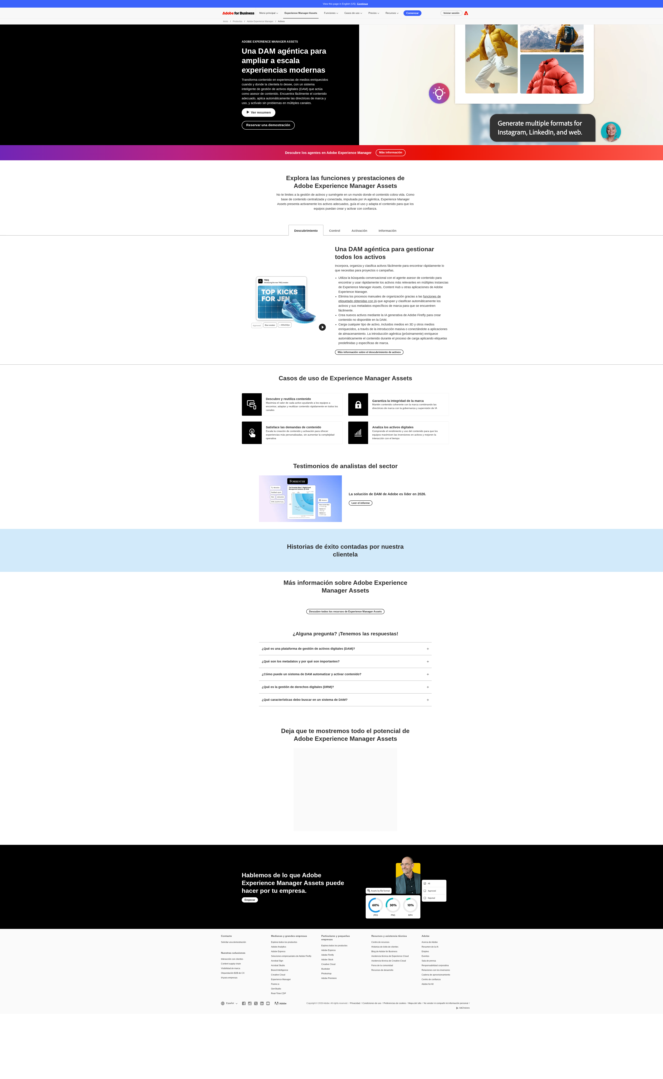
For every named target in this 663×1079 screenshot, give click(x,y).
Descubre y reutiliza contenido (288, 399)
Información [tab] (387, 230)
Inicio (225, 21)
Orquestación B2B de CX (232, 973)
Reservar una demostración (268, 125)
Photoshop (326, 973)
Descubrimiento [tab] (306, 230)
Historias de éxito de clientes (384, 947)
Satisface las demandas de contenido (293, 427)
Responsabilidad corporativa (435, 965)
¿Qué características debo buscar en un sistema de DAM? (305, 699)
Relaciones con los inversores (436, 970)
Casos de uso (351, 13)
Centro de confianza (431, 979)
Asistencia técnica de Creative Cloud (388, 961)
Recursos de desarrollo (382, 970)
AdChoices (464, 1008)
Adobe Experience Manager (260, 21)
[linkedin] (262, 1003)
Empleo (425, 951)
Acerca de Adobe (430, 942)
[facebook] (244, 1003)
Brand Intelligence (279, 970)
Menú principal (267, 13)
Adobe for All (428, 984)
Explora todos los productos (284, 942)
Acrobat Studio (278, 965)
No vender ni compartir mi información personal (446, 1003)
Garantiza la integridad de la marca (398, 401)
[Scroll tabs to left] (3, 230)
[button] (322, 327)
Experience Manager (281, 979)
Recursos (391, 13)
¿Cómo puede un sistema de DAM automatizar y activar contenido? (311, 674)
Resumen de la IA (430, 947)
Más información (390, 152)
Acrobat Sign (277, 961)
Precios (372, 13)
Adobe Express (278, 951)
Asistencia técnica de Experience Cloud (390, 956)
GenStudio (276, 989)
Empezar (249, 899)
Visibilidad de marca (230, 968)
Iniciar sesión (451, 13)
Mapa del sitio (414, 1003)
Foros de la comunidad (382, 965)
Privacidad (355, 1003)
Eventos (425, 956)
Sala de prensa (429, 961)
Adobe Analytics (278, 947)
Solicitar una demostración (233, 942)
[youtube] (268, 1003)
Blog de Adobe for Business (384, 951)
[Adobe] (466, 13)
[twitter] (256, 1003)
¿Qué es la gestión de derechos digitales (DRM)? (298, 687)
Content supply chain (231, 964)
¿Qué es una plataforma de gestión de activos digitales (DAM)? (308, 648)
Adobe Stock (327, 959)
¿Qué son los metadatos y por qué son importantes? (301, 661)
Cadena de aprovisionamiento (436, 975)
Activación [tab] (359, 230)
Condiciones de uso (371, 1003)
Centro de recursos (380, 942)
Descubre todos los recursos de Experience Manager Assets (345, 611)
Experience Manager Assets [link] (301, 13)
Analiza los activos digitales (393, 427)
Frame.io (275, 984)
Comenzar (412, 13)
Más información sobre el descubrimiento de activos (369, 352)
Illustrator (325, 969)
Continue (362, 3)
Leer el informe (361, 502)
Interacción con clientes (232, 959)
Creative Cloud (278, 975)
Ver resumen (261, 112)
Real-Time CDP (278, 993)
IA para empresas (229, 978)
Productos (237, 21)
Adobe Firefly (327, 955)
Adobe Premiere (329, 978)
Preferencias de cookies (394, 1003)
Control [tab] (334, 230)
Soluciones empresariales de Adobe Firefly (291, 956)
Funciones (329, 13)
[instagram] (250, 1003)
